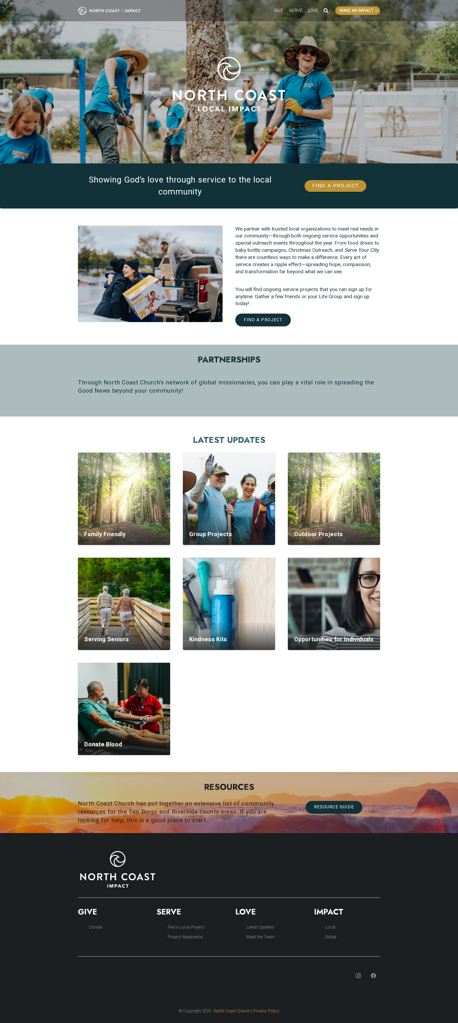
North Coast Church (232, 1011)
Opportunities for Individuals (333, 639)
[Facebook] (373, 975)
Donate (95, 927)
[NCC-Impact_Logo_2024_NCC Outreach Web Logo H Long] (113, 10)
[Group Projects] (229, 499)
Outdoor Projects (318, 534)
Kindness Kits (208, 639)
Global (330, 937)
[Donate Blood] (124, 709)
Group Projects (210, 534)
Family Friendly (105, 534)
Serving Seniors (106, 639)
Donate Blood (103, 744)
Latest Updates (260, 927)
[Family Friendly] (124, 499)
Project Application (185, 937)
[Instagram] (358, 975)
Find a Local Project (186, 927)
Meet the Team (260, 937)
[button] (326, 10)
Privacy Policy (266, 1011)
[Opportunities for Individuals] (334, 604)
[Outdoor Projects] (334, 499)
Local (330, 927)
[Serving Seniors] (124, 604)
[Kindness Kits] (229, 604)
